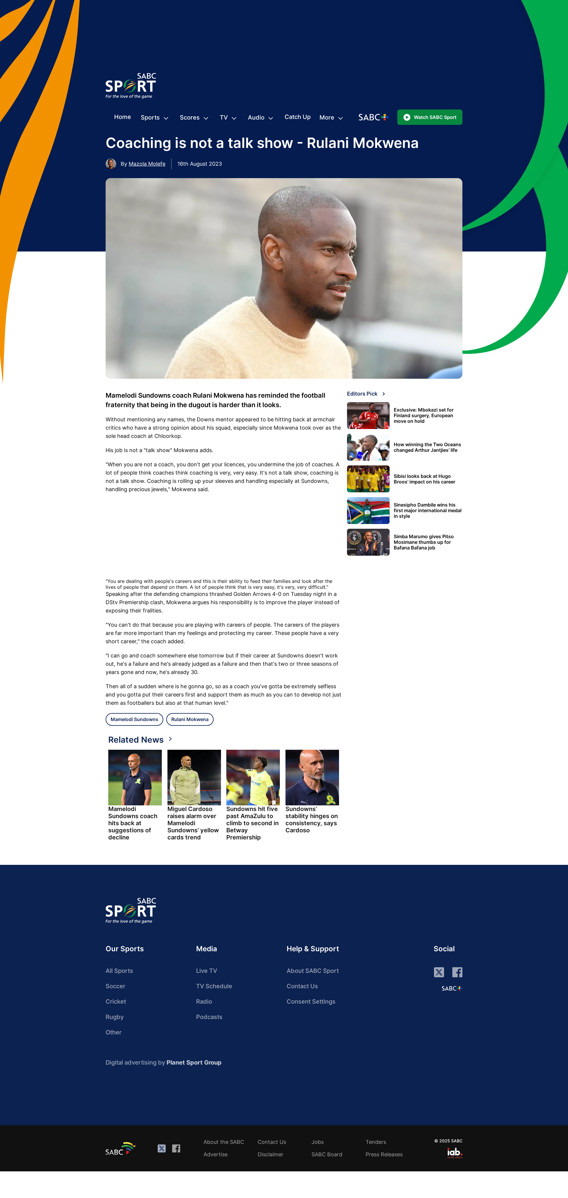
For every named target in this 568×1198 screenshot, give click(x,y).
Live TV (206, 970)
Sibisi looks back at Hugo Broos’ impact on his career (424, 479)
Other (114, 1032)
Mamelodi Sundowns (134, 719)
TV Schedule (214, 986)
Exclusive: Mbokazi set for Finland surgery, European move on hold (424, 415)
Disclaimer (270, 1154)
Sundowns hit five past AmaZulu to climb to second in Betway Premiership (252, 823)
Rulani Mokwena (190, 719)
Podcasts (209, 1016)
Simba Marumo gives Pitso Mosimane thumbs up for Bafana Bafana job (424, 542)
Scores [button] (190, 117)
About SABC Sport (313, 970)
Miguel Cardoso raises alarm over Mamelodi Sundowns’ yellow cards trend (193, 823)
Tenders (376, 1142)
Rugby (115, 1016)
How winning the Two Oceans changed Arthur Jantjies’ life (427, 447)
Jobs (318, 1142)
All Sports (119, 970)
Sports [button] (150, 117)
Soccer (115, 986)
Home (122, 116)
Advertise (215, 1154)
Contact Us (302, 986)
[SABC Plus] (452, 988)
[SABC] (122, 1148)
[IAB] (454, 1153)
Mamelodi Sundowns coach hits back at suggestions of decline (132, 823)
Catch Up (298, 116)
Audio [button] (256, 117)
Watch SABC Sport (435, 117)
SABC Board (327, 1154)
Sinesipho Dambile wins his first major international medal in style (428, 510)
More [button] (327, 117)
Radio (204, 1001)
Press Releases (384, 1154)
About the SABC (224, 1142)
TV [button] (224, 117)
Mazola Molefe (147, 164)
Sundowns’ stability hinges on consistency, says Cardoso (311, 819)
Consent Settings (311, 1001)
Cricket (116, 1001)
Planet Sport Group (194, 1062)
